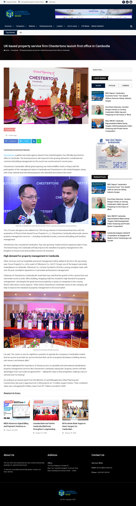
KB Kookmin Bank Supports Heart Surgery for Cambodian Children (44, 33)
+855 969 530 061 (103, 472)
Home (7, 50)
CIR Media (85, 26)
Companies (20, 26)
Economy (8, 26)
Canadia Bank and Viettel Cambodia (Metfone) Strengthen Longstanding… (44, 426)
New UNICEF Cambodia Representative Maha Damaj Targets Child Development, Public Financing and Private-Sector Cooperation (118, 126)
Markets (32, 26)
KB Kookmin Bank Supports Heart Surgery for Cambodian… (74, 426)
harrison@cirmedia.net (104, 468)
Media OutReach (97, 26)
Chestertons (9, 155)
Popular (112, 85)
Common (125, 85)
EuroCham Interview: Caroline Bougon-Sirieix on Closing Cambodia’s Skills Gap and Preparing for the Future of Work (118, 204)
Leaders (60, 26)
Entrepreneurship (46, 26)
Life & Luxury (72, 26)
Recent (98, 85)
